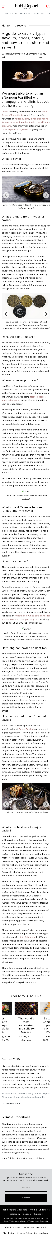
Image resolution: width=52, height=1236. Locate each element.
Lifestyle (8, 14)
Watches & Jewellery (32, 14)
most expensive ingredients (16, 129)
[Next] (46, 195)
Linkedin (38, 1214)
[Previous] (6, 195)
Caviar (5, 111)
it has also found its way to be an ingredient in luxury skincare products (26, 122)
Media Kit (41, 1227)
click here (39, 1158)
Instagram (14, 1214)
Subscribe (26, 1198)
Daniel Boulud (26, 729)
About (7, 1227)
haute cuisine (22, 118)
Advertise (29, 1227)
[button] (4, 6)
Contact (17, 1227)
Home (6, 25)
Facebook (27, 1214)
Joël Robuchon (27, 937)
